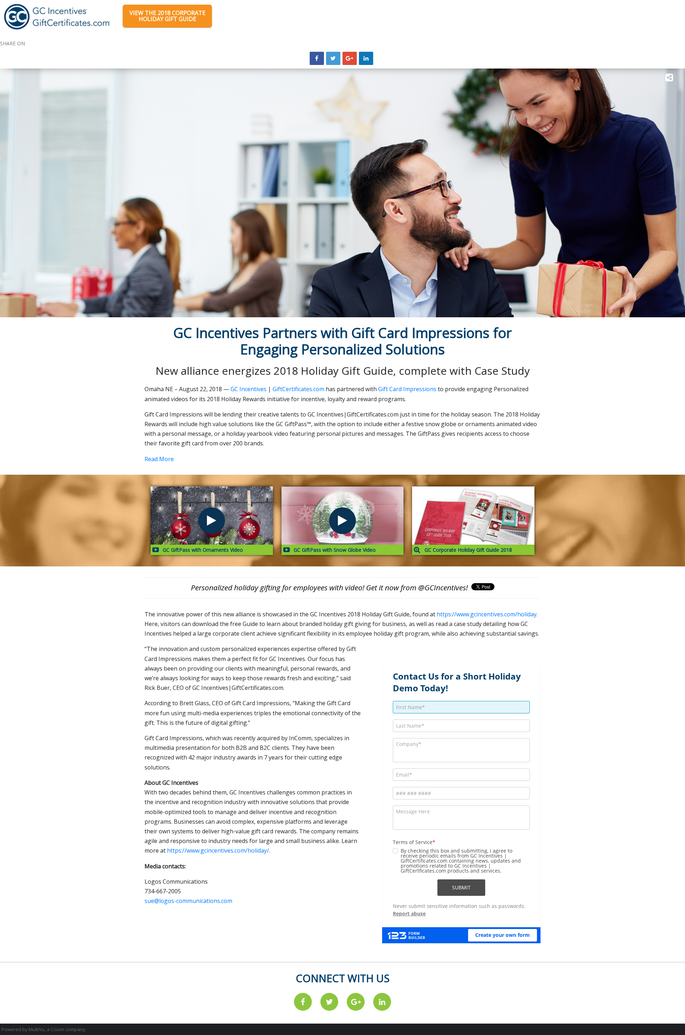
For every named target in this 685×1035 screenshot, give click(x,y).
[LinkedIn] (366, 58)
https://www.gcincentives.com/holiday (487, 614)
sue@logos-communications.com (188, 901)
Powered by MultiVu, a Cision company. (43, 1029)
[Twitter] (329, 1002)
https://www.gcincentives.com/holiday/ (218, 850)
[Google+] (349, 58)
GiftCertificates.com (298, 389)
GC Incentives (248, 389)
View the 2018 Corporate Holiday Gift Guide (168, 16)
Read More (159, 459)
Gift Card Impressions (407, 389)
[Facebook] (303, 1002)
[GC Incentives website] (57, 16)
